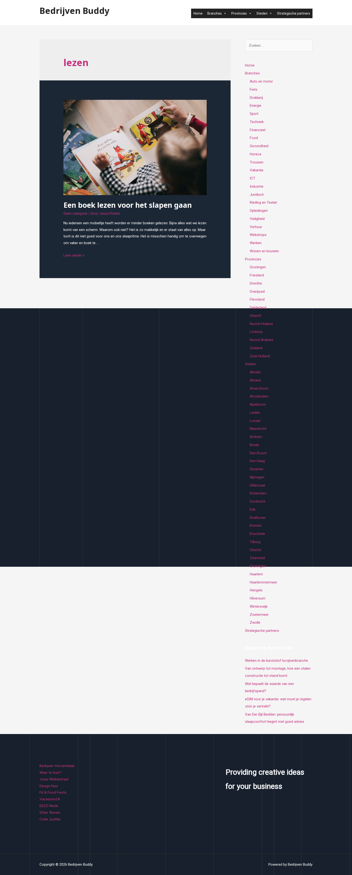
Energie (255, 105)
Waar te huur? (51, 772)
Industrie (256, 186)
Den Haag (257, 461)
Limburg (256, 332)
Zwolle (255, 622)
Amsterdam (259, 396)
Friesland (257, 275)
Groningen (258, 267)
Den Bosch (258, 453)
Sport (254, 114)
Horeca (255, 154)
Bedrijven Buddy (74, 10)
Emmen (256, 525)
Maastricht (258, 428)
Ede (252, 509)
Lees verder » (74, 255)
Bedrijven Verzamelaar (57, 766)
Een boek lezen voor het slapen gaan (127, 205)
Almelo (255, 372)
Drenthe (256, 283)
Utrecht (255, 316)
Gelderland (258, 307)
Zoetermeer (259, 614)
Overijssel (257, 291)
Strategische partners (293, 13)
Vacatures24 (50, 799)
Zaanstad (257, 558)
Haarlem (256, 574)
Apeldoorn (258, 404)
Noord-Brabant (261, 340)
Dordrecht (257, 501)
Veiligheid (257, 219)
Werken (255, 243)
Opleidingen (259, 210)
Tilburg (255, 542)
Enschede (257, 534)
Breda (254, 445)
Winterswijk (258, 606)
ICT (252, 178)
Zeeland (256, 348)
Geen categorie (75, 213)
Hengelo (256, 590)
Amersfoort (259, 388)
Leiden (255, 412)
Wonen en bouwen (264, 251)
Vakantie (256, 170)
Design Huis (49, 786)
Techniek (257, 122)
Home (198, 13)
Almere (255, 380)
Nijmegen (257, 477)
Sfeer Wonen (50, 812)
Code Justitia (50, 819)
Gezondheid (259, 146)
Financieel (257, 130)
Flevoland (257, 299)
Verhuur (256, 227)
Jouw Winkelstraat (54, 779)
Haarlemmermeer (263, 582)
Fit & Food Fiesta (53, 792)
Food (254, 138)
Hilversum (257, 598)
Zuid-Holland (260, 356)
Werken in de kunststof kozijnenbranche (276, 660)
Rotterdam (258, 493)
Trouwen (256, 162)
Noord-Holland (261, 324)
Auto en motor (261, 81)
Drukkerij (256, 97)
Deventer (257, 469)
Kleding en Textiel (263, 202)
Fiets (253, 89)
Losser (255, 421)
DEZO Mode (49, 806)
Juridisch (257, 194)
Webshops (258, 235)
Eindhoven (258, 518)
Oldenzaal (257, 485)
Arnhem (256, 437)
